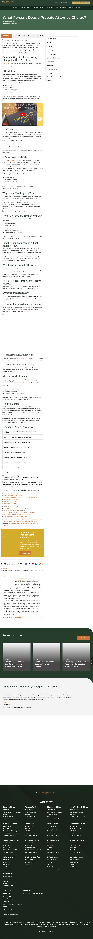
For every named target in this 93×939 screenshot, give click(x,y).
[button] (15, 8)
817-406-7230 (74, 843)
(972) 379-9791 (7, 876)
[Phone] (13, 617)
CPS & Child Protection (54, 58)
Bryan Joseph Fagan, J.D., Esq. (22, 580)
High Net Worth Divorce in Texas (12, 507)
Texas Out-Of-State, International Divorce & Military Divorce (19, 508)
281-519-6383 (7, 826)
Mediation (50, 62)
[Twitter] (7, 617)
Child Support (51, 54)
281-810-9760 (47, 802)
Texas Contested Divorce (10, 503)
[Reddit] (19, 617)
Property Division (52, 81)
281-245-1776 (29, 859)
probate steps (7, 525)
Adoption (50, 66)
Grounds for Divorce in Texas (11, 499)
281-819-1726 (74, 809)
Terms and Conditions (10, 912)
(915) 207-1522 (51, 859)
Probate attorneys (7, 63)
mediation (31, 358)
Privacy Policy (7, 909)
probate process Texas (31, 521)
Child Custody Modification (56, 77)
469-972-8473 (29, 826)
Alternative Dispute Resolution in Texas (13, 505)
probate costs (26, 523)
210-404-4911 (7, 843)
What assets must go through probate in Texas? (16, 516)
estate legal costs (11, 519)
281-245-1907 (7, 859)
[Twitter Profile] (31, 893)
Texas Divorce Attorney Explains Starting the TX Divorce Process (20, 497)
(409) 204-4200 (74, 859)
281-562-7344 (7, 809)
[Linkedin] (5, 617)
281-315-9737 (51, 809)
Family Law (50, 43)
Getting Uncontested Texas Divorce (13, 495)
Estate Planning (8, 899)
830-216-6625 (74, 826)
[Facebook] (3, 617)
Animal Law (6, 902)
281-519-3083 (29, 809)
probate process (35, 523)
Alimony (49, 73)
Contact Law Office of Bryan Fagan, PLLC (12, 905)
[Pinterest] (17, 617)
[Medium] (11, 617)
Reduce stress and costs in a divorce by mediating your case (19, 512)
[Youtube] (15, 617)
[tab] (6, 36)
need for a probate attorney (22, 382)
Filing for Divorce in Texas (10, 501)
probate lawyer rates (19, 521)
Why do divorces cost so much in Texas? (14, 510)
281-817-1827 (51, 843)
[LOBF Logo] (46, 795)
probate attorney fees (22, 519)
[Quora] (21, 617)
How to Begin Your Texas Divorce (12, 493)
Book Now (92, 661)
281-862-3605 (29, 843)
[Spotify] (22, 617)
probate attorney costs (16, 523)
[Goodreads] (9, 617)
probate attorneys (15, 160)
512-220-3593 (51, 826)
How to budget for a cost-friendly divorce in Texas (17, 514)
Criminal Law (7, 896)
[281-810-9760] (41, 802)
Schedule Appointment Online (10, 916)
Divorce (49, 47)
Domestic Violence (53, 69)
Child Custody (52, 50)
